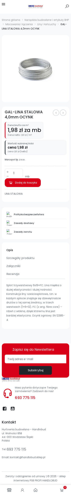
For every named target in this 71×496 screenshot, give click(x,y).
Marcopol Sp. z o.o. (15, 159)
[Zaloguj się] (22, 490)
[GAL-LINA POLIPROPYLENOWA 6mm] (63, 113)
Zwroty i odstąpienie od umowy (25, 476)
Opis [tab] (9, 250)
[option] (35, 68)
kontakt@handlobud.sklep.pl (27, 457)
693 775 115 (25, 397)
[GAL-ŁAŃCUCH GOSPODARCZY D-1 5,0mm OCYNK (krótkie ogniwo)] (56, 113)
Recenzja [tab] (12, 274)
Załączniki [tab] (13, 266)
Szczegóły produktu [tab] (20, 258)
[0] (61, 491)
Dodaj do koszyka (26, 182)
